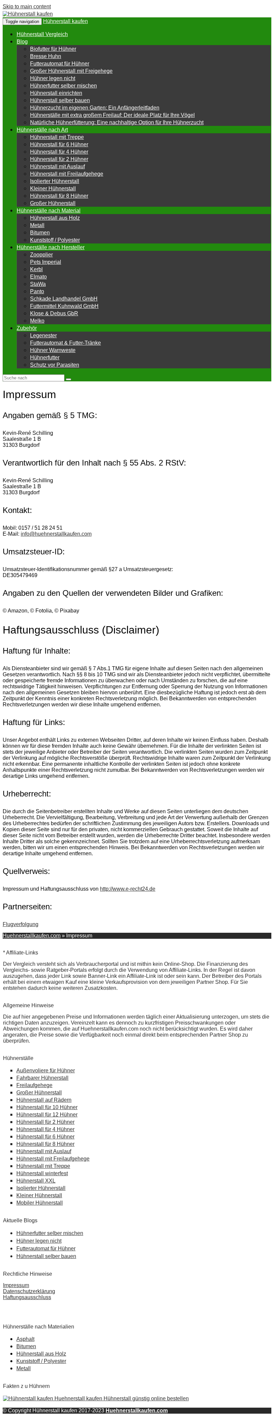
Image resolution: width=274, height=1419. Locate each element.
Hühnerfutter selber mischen (63, 85)
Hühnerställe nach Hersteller (51, 247)
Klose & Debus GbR (54, 313)
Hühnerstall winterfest (42, 1173)
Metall (37, 225)
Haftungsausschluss (27, 1297)
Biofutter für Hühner (53, 49)
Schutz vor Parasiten (54, 365)
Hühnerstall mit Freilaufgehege (66, 174)
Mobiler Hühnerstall (39, 1203)
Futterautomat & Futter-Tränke (65, 343)
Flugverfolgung (20, 924)
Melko (37, 321)
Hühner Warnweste (53, 350)
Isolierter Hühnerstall (54, 181)
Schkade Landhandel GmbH (64, 299)
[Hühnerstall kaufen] (28, 14)
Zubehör (27, 328)
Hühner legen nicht (52, 78)
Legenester (43, 335)
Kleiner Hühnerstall (53, 188)
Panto (37, 291)
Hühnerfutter (44, 357)
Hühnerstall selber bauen (60, 100)
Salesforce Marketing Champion (41, 1309)
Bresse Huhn (45, 56)
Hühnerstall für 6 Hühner (59, 144)
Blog (22, 41)
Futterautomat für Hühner (59, 63)
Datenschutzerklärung (29, 1291)
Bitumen (40, 232)
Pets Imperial (45, 262)
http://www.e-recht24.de (127, 889)
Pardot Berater (20, 1303)
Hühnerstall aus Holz (55, 218)
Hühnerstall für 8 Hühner (59, 196)
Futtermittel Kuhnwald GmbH (64, 306)
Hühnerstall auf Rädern (44, 1100)
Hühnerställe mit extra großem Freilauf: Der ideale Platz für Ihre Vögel (112, 115)
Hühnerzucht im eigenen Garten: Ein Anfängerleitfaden (94, 108)
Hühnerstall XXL (35, 1181)
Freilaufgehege (34, 1085)
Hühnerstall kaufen (65, 21)
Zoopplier (41, 254)
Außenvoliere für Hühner (45, 1070)
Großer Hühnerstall (53, 203)
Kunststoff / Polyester (55, 240)
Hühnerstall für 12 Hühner (47, 1114)
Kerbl (36, 269)
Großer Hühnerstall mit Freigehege (71, 71)
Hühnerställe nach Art (42, 130)
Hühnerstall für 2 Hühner (59, 159)
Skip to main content (27, 6)
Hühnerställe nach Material (49, 210)
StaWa (38, 284)
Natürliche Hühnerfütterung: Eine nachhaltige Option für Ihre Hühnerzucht (116, 122)
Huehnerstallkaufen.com (31, 935)
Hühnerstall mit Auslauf (57, 166)
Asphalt (25, 1339)
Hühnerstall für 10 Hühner (47, 1107)
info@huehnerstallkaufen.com (56, 534)
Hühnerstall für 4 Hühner (59, 152)
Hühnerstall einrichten (56, 93)
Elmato (38, 277)
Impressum (16, 1285)
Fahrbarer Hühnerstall (42, 1078)
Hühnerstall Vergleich (42, 34)
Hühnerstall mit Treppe (57, 137)
